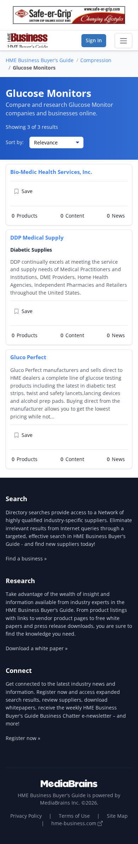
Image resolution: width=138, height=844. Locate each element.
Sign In (94, 40)
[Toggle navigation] (123, 41)
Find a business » (26, 558)
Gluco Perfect (28, 357)
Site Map (117, 815)
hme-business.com (74, 823)
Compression (95, 60)
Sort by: (15, 142)
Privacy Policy (26, 815)
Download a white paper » (37, 648)
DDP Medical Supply (37, 237)
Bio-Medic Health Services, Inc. (51, 171)
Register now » (23, 738)
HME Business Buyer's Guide (40, 60)
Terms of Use (74, 815)
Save (27, 191)
